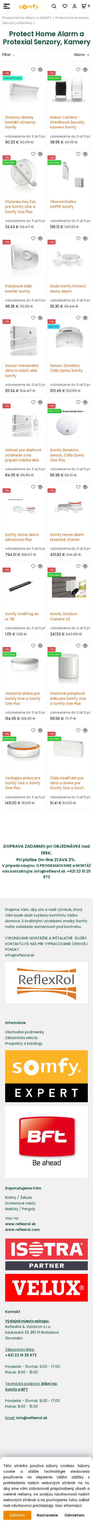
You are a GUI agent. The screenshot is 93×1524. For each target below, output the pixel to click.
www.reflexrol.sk (20, 1224)
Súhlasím (17, 1515)
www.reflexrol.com (22, 1229)
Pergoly (28, 1209)
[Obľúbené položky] (65, 6)
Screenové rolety (20, 1203)
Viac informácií (68, 1505)
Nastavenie (47, 1515)
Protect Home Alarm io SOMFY (26, 18)
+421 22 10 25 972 (21, 1355)
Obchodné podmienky (24, 1032)
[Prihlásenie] (74, 6)
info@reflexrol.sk (50, 871)
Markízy (11, 1209)
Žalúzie (26, 1197)
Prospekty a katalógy (24, 1043)
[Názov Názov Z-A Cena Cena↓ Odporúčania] (74, 54)
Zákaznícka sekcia (21, 1037)
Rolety (10, 1197)
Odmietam (74, 1515)
